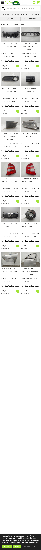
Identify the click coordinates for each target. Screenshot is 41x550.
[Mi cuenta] (34, 2)
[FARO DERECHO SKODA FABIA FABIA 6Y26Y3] (30, 124)
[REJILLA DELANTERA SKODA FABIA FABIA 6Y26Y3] (10, 214)
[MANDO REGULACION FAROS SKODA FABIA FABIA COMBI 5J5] (30, 79)
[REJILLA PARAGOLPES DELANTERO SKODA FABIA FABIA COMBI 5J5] (30, 34)
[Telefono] (7, 2)
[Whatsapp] (10, 2)
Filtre (11, 19)
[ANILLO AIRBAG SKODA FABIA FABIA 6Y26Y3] (30, 214)
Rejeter (17, 546)
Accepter (7, 546)
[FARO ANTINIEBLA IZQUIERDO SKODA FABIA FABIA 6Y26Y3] (10, 124)
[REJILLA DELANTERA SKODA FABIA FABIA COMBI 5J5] (10, 34)
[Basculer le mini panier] (38, 2)
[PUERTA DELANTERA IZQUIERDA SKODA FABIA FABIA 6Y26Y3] (30, 259)
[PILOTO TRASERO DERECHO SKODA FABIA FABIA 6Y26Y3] (10, 169)
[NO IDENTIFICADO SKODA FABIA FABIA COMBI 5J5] (10, 79)
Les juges (27, 546)
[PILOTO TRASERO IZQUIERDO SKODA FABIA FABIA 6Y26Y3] (30, 169)
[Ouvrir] (2, 2)
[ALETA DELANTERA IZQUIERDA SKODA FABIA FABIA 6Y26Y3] (10, 259)
